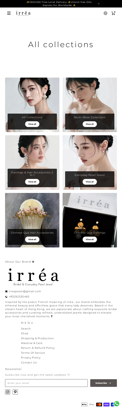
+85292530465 (19, 296)
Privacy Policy (31, 357)
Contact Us (29, 362)
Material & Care (32, 343)
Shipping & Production (37, 338)
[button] (105, 13)
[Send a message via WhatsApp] (116, 403)
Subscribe (101, 383)
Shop (24, 333)
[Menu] (9, 13)
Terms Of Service (33, 352)
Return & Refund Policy (38, 347)
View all (32, 124)
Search (26, 328)
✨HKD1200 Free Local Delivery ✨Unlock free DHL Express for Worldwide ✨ (59, 4)
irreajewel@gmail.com (25, 291)
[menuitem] (69, 328)
